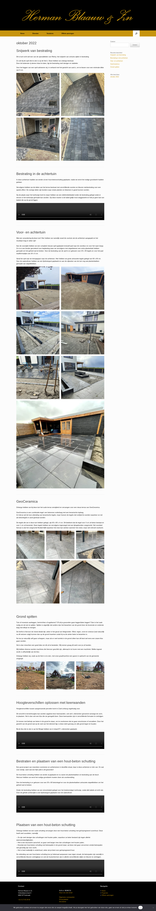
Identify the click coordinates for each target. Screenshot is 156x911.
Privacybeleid (63, 899)
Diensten (35, 33)
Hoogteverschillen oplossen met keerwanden (50, 702)
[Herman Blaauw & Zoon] (78, 14)
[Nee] (153, 907)
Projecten (105, 893)
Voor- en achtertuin (30, 232)
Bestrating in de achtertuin (36, 174)
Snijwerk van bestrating (34, 51)
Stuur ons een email (65, 893)
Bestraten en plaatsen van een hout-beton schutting (55, 761)
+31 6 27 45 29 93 (24, 900)
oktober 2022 (114, 77)
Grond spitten (26, 616)
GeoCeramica (27, 501)
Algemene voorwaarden (67, 897)
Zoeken (112, 41)
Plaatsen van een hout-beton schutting (45, 825)
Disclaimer (62, 901)
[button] (136, 33)
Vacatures (50, 33)
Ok (140, 907)
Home (22, 33)
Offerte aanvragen (67, 33)
